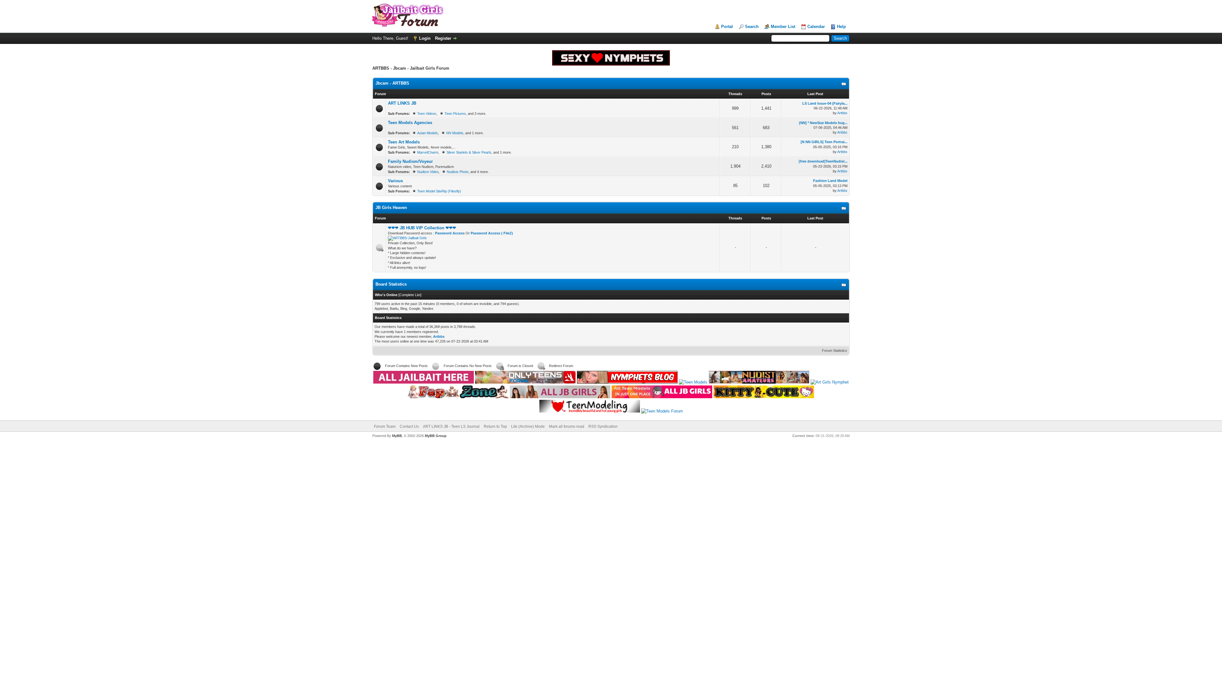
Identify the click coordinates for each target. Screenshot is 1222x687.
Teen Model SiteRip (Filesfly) (439, 191)
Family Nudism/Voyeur (410, 161)
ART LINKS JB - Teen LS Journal (451, 426)
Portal (727, 26)
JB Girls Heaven (391, 207)
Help (841, 26)
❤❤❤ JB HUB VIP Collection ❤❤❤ (422, 228)
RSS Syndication (603, 426)
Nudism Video (428, 172)
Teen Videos (426, 113)
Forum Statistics (834, 350)
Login (425, 38)
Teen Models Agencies (410, 122)
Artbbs (842, 113)
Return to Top (495, 426)
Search (752, 26)
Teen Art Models (404, 142)
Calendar (816, 26)
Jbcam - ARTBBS (392, 83)
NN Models (454, 133)
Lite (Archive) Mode (528, 426)
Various (395, 180)
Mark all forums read (566, 426)
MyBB (397, 436)
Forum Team (385, 426)
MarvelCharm (427, 152)
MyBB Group (435, 436)
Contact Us (409, 426)
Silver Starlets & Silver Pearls (468, 152)
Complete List (409, 295)
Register (443, 38)
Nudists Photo (457, 172)
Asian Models (427, 133)
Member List (783, 26)
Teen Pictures (455, 113)
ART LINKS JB (402, 103)
